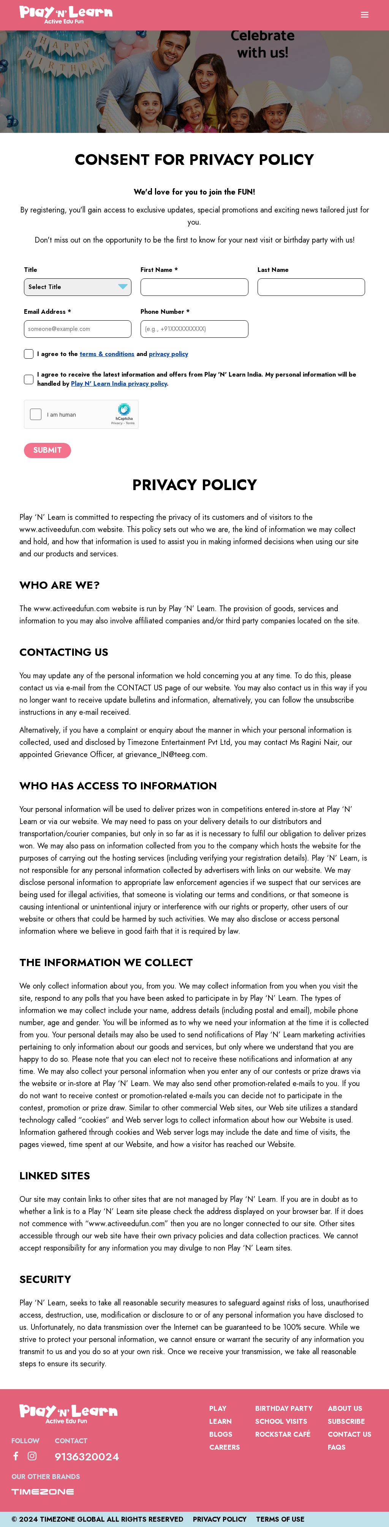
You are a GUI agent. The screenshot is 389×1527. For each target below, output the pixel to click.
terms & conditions (107, 354)
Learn (220, 1421)
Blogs (220, 1434)
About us (345, 1409)
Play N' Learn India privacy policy (119, 383)
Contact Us (350, 1434)
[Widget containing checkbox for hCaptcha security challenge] (81, 414)
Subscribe (346, 1421)
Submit (47, 450)
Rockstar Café (283, 1434)
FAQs (337, 1447)
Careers (224, 1447)
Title (30, 269)
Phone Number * (165, 311)
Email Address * (47, 311)
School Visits (281, 1421)
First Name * (159, 269)
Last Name (273, 269)
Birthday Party (284, 1409)
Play (217, 1409)
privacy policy (168, 354)
